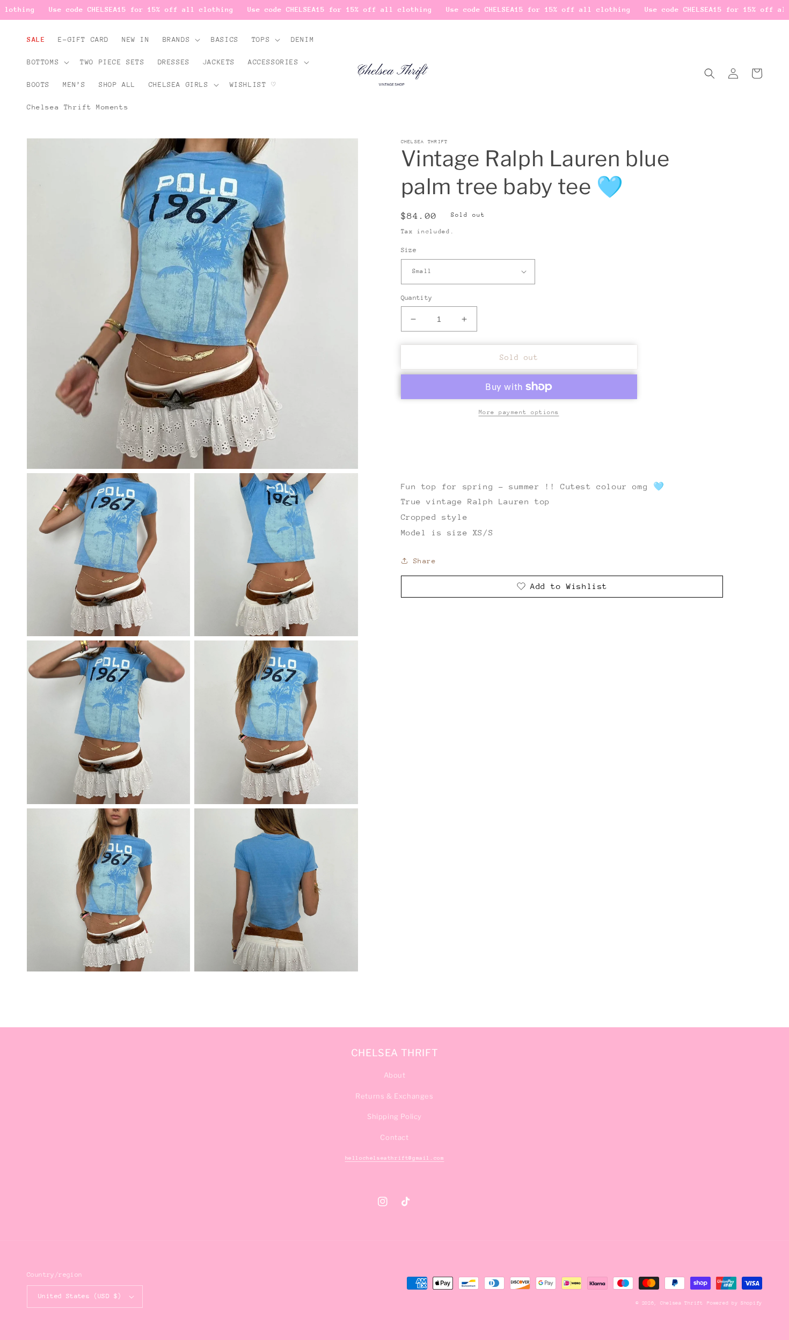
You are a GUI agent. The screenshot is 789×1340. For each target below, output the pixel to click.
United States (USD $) (79, 1296)
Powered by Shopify (734, 1303)
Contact (394, 1137)
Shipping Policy (394, 1116)
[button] (180, 39)
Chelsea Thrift (681, 1303)
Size (409, 250)
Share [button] (424, 561)
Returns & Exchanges (394, 1096)
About (395, 1075)
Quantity (417, 297)
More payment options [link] (519, 412)
